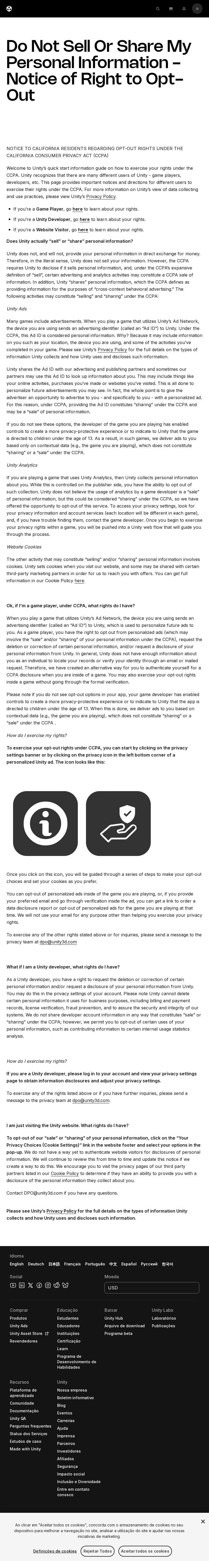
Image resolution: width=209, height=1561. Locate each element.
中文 (113, 1264)
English (17, 1264)
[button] (104, 1403)
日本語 (54, 1264)
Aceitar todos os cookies (145, 1551)
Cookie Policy (65, 1173)
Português (95, 1264)
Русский (149, 1264)
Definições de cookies (55, 1551)
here (79, 580)
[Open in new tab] (45, 1333)
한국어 (167, 1264)
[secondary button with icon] (197, 9)
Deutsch (36, 1264)
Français (72, 1264)
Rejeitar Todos (98, 1551)
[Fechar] (203, 1521)
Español (129, 1264)
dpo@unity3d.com (58, 942)
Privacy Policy (100, 196)
